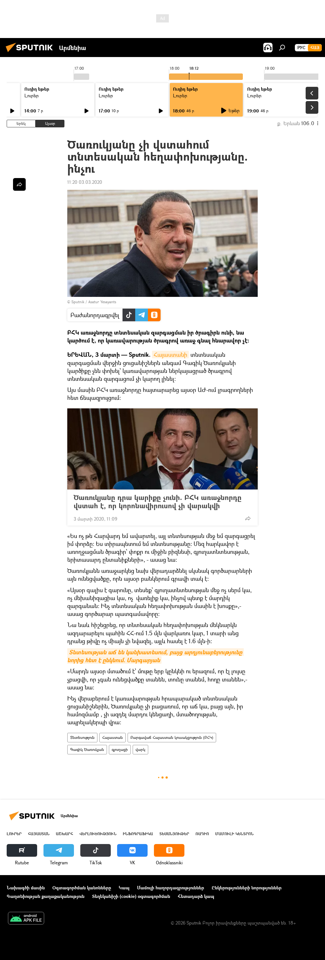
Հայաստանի (170, 354)
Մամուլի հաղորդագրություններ (170, 888)
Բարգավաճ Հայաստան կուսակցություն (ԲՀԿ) (171, 737)
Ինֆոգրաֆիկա (138, 833)
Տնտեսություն (82, 737)
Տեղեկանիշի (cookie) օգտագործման (131, 896)
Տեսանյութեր (174, 833)
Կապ (124, 888)
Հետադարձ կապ (196, 896)
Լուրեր (31, 96)
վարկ (140, 749)
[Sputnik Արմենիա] (31, 53)
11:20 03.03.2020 (84, 182)
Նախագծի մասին (26, 888)
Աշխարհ (64, 833)
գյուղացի (120, 749)
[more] (248, 518)
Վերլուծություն (97, 833)
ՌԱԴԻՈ (202, 833)
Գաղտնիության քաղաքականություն (45, 896)
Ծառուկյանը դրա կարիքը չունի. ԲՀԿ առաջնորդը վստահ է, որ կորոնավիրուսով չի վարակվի (158, 501)
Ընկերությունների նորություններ (247, 888)
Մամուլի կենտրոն (234, 833)
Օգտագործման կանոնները (81, 888)
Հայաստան (112, 737)
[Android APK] (26, 919)
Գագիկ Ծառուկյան (87, 749)
